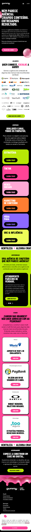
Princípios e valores (7, 499)
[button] (23, 3)
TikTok (4, 509)
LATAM (28, 3)
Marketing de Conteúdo (9, 510)
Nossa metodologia (8, 497)
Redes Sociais (6, 507)
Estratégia (5, 505)
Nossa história (6, 496)
